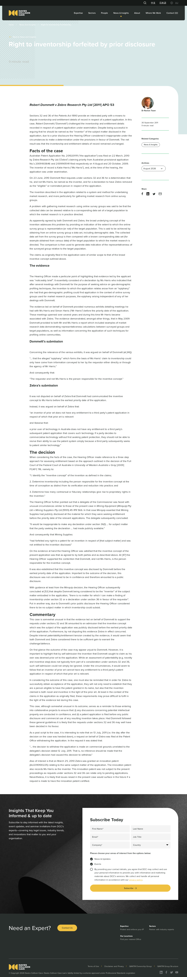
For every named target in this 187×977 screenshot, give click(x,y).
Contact (170, 13)
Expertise (78, 13)
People (104, 13)
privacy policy (135, 879)
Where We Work (153, 13)
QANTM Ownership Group (140, 966)
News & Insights (121, 13)
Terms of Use (93, 966)
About (137, 13)
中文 (153, 2)
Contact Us (67, 927)
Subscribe (128, 888)
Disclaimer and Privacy (114, 966)
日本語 (162, 2)
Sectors (92, 13)
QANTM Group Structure (167, 966)
